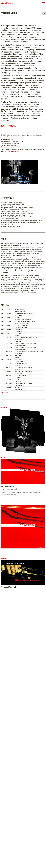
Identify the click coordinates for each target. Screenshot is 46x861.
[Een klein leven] (44, 13)
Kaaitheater (16, 151)
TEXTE (8, 126)
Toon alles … (5, 392)
